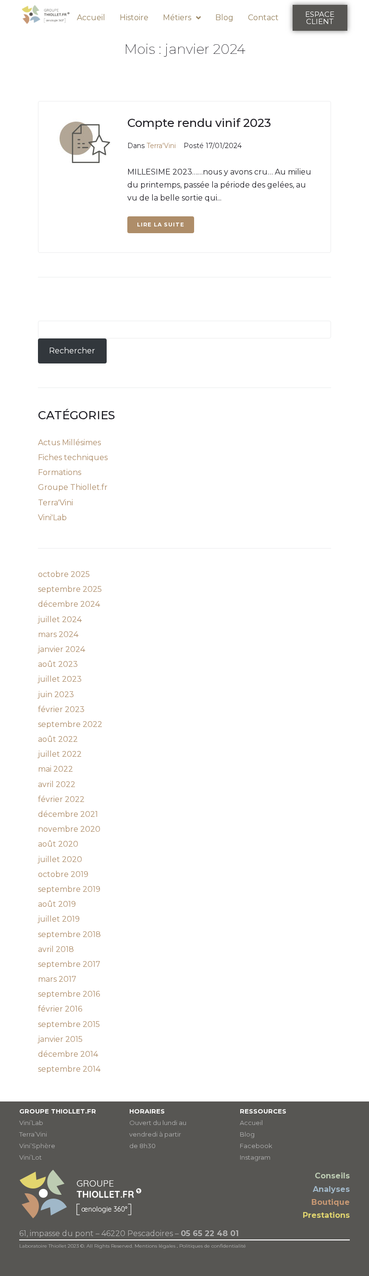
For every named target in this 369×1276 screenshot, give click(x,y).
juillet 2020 (60, 859)
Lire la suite (160, 224)
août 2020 (58, 844)
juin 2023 (56, 694)
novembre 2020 (69, 829)
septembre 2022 (70, 724)
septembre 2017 (69, 964)
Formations (59, 472)
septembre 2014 (69, 1069)
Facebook (256, 1146)
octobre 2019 (63, 874)
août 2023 (58, 664)
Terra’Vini (33, 1134)
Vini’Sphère (37, 1146)
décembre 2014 (68, 1054)
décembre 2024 (69, 604)
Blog (247, 1134)
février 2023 (61, 709)
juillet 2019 (59, 919)
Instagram (255, 1157)
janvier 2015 (60, 1039)
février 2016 (60, 1008)
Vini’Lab (31, 1122)
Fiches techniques (73, 457)
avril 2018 (56, 949)
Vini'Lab (52, 517)
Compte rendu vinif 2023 (199, 123)
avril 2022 (56, 784)
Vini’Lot (30, 1157)
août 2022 (58, 739)
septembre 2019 (69, 889)
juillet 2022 (60, 754)
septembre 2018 (69, 934)
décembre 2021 (68, 814)
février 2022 (61, 799)
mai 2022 (55, 769)
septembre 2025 (70, 589)
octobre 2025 (64, 574)
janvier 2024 (61, 649)
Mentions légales (155, 1246)
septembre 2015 (69, 1024)
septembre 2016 (69, 994)
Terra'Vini (161, 145)
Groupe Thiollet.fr (73, 487)
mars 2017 (57, 979)
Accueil (251, 1122)
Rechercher (72, 350)
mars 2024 (58, 634)
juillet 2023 (60, 679)
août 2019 (57, 904)
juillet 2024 (60, 619)
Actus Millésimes (69, 442)
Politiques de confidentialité (212, 1246)
